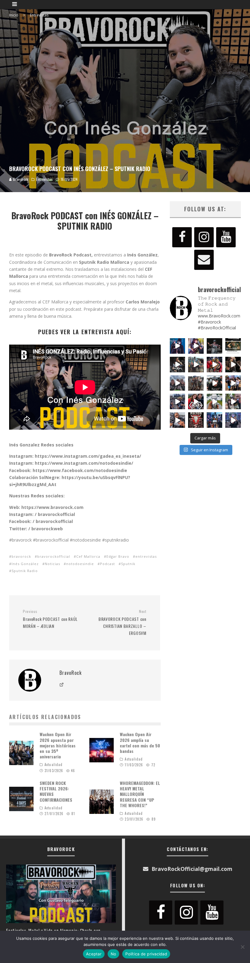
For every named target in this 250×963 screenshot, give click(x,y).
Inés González (25, 563)
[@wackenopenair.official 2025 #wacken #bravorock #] (233, 420)
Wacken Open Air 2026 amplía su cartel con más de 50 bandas (140, 742)
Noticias (52, 563)
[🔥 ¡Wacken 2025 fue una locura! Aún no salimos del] (196, 420)
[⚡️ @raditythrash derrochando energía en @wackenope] (196, 346)
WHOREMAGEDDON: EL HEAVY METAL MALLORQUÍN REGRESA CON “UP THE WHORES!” (140, 794)
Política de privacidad (146, 953)
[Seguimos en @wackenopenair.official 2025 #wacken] (214, 420)
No (113, 953)
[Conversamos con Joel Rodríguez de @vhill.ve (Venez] (177, 420)
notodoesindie (80, 563)
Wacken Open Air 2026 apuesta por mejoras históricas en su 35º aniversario (58, 745)
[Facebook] (182, 237)
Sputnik (128, 563)
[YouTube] (226, 237)
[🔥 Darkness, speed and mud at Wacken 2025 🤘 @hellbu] (233, 364)
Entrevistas (44, 179)
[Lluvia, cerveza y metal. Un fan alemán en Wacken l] (177, 401)
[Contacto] (204, 260)
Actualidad (53, 764)
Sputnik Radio (25, 570)
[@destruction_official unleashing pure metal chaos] (177, 364)
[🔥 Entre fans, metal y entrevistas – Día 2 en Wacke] (177, 383)
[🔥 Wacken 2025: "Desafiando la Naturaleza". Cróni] (196, 383)
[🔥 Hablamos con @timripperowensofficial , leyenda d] (233, 346)
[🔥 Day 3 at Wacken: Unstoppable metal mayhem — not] (214, 364)
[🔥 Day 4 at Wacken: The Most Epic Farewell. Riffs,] (196, 364)
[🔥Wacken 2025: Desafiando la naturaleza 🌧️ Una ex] (214, 383)
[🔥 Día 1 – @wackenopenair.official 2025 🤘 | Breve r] (214, 401)
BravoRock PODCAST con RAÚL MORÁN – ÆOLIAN (50, 619)
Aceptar (94, 953)
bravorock (21, 556)
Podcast (107, 563)
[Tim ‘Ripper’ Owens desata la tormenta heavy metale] (214, 346)
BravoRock (20, 179)
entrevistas (146, 556)
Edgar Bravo (117, 556)
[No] (242, 947)
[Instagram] (204, 237)
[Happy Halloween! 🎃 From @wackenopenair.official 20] (177, 346)
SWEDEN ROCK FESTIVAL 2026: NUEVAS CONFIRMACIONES (56, 791)
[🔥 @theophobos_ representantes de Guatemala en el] (233, 383)
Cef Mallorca (88, 556)
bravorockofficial (53, 556)
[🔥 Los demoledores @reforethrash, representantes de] (196, 401)
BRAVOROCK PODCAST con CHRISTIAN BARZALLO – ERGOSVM (122, 622)
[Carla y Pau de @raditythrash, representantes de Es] (233, 401)
